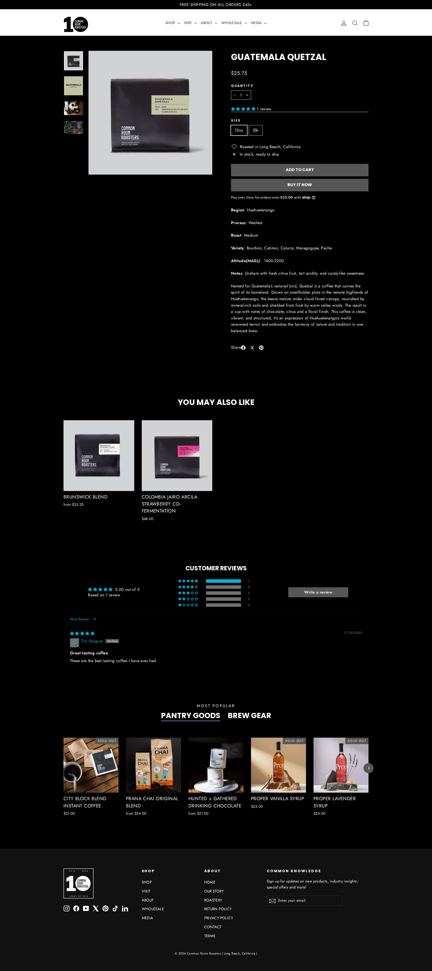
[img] (82, 633)
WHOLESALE (232, 22)
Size (235, 120)
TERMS (210, 936)
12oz (239, 130)
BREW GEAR (249, 715)
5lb (255, 130)
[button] (244, 109)
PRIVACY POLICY (218, 918)
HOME (210, 882)
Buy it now (300, 185)
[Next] (369, 768)
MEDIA (257, 22)
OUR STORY (214, 891)
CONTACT (213, 927)
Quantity (242, 86)
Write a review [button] (318, 592)
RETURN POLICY (218, 909)
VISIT (188, 22)
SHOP (171, 22)
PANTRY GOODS (190, 715)
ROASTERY (213, 900)
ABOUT (207, 22)
